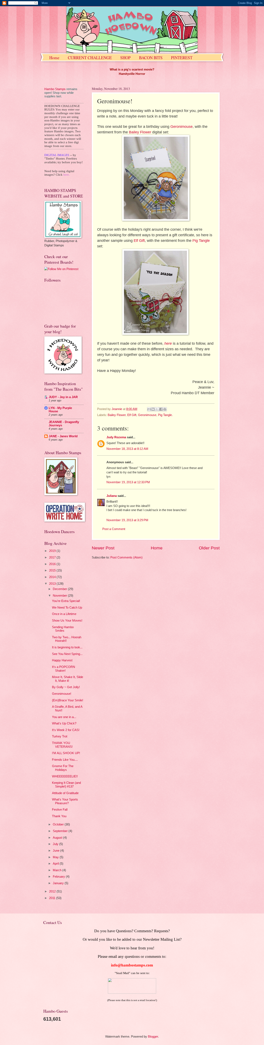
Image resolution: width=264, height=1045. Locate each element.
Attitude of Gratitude (65, 793)
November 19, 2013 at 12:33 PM (128, 482)
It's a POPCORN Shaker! (63, 668)
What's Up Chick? (64, 723)
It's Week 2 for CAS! (65, 730)
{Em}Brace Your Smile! (67, 700)
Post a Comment (113, 529)
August (58, 837)
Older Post (209, 547)
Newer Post (103, 547)
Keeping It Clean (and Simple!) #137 (66, 784)
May (56, 857)
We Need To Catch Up (67, 607)
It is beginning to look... (67, 647)
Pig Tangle (201, 241)
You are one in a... (64, 717)
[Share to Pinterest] (165, 409)
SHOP (125, 57)
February (59, 876)
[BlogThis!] (153, 409)
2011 (52, 898)
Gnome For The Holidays (62, 767)
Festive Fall (59, 809)
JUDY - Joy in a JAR (63, 397)
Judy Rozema (116, 437)
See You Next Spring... (67, 654)
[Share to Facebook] (161, 409)
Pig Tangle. (165, 415)
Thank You (59, 816)
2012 (53, 891)
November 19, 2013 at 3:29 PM (127, 520)
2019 (53, 550)
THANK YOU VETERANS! (62, 744)
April (56, 863)
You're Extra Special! (66, 601)
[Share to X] (157, 409)
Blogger (153, 1036)
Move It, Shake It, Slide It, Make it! (67, 678)
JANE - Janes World (63, 436)
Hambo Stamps (55, 89)
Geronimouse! (61, 693)
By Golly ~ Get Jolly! (66, 687)
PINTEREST (181, 57)
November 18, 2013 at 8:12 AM (127, 448)
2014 (53, 577)
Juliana (111, 495)
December (60, 589)
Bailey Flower (140, 132)
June (56, 850)
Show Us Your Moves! (67, 620)
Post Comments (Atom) (126, 557)
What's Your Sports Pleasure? (65, 801)
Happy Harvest (62, 660)
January (59, 883)
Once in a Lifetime (64, 614)
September (60, 831)
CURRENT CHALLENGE (90, 57)
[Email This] (149, 409)
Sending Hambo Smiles (63, 628)
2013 (53, 583)
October (59, 824)
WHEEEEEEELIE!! (65, 776)
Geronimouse (181, 127)
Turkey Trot (59, 736)
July (56, 844)
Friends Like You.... (65, 759)
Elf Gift (139, 241)
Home (54, 57)
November (60, 595)
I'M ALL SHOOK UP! (66, 753)
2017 (53, 557)
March (57, 870)
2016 (53, 564)
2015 (53, 570)
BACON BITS (151, 57)
